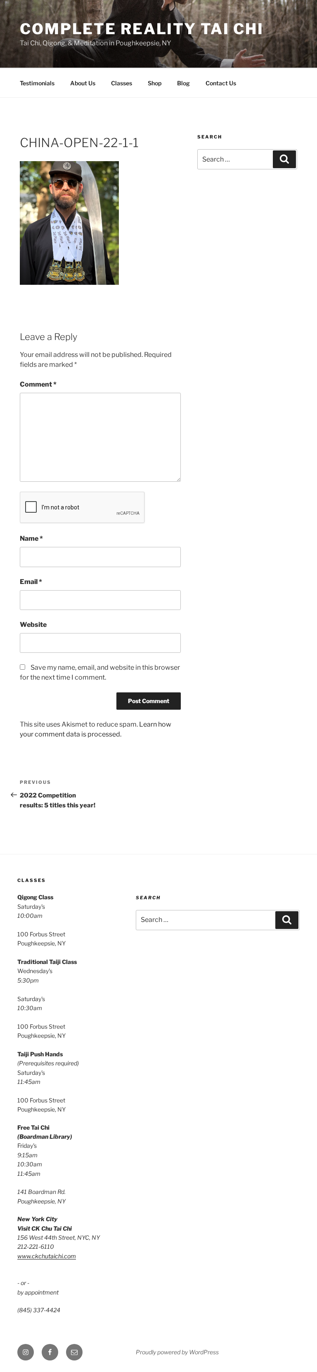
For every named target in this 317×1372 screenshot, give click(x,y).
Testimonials (37, 83)
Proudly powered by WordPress (177, 1352)
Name (31, 538)
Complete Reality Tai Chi (142, 29)
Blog (183, 83)
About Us (82, 83)
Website (33, 625)
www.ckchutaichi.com (46, 1255)
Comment (38, 384)
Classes (121, 83)
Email (31, 582)
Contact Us (221, 83)
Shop (154, 83)
